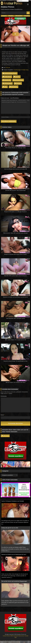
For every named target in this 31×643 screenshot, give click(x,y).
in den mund (6, 435)
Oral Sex (17, 76)
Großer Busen (7, 76)
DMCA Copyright (14, 635)
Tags (15, 637)
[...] (8, 524)
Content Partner (6, 635)
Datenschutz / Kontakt (23, 635)
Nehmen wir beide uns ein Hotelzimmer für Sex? (14, 527)
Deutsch (20, 0)
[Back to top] (26, 638)
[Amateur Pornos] (13, 3)
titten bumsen (14, 86)
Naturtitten (18, 83)
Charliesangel (17, 69)
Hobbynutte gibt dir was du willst (10, 501)
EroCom (8, 67)
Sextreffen (27, 15)
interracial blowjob (19, 80)
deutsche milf (7, 80)
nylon (5, 86)
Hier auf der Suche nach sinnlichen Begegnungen (14, 554)
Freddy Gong (25, 69)
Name (3, 415)
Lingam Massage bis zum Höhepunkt (11, 581)
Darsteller (11, 15)
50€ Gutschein (19, 15)
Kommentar (4, 396)
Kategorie (4, 15)
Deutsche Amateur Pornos (10, 73)
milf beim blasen (8, 83)
